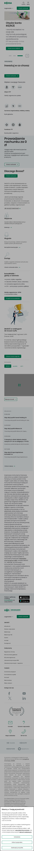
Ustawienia (17, 837)
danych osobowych (25, 832)
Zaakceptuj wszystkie (17, 847)
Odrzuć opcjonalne (17, 842)
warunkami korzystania (22, 830)
